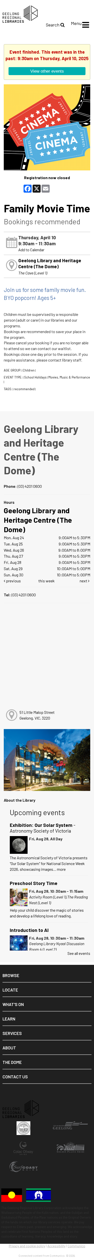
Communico (76, 1246)
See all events (78, 953)
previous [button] (13, 580)
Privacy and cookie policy (27, 1246)
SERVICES (12, 1033)
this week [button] (46, 580)
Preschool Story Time (33, 883)
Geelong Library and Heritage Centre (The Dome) (49, 263)
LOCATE (10, 989)
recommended (24, 389)
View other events (47, 71)
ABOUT (9, 1047)
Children (29, 370)
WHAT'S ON (13, 1004)
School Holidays (35, 377)
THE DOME (12, 1062)
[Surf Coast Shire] (23, 1170)
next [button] (84, 580)
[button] (85, 24)
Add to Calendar (31, 249)
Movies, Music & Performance (69, 377)
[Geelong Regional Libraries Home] (19, 13)
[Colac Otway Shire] (23, 1150)
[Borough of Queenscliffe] (23, 1130)
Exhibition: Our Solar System (42, 828)
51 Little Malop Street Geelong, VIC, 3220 (37, 715)
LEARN (9, 1018)
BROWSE (11, 975)
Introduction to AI (29, 930)
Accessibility (56, 1246)
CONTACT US (15, 1076)
